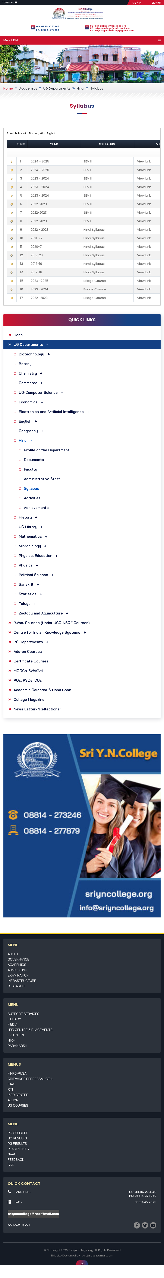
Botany (25, 363)
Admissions (17, 970)
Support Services (23, 1013)
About (13, 954)
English (25, 421)
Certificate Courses (31, 661)
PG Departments (28, 642)
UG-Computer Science (38, 392)
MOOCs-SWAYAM (28, 670)
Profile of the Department (46, 450)
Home (8, 88)
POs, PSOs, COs (28, 680)
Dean (18, 335)
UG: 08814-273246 (47, 26)
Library (14, 1019)
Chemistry (28, 373)
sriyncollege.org (81, 1250)
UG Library (28, 527)
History (25, 517)
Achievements (36, 507)
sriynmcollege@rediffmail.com (33, 1214)
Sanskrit (26, 584)
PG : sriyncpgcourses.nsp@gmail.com (112, 30)
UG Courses (18, 1105)
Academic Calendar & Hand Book (42, 690)
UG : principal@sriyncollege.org (108, 26)
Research (16, 986)
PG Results (17, 1143)
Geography (28, 431)
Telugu (25, 603)
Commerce (28, 383)
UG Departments (56, 88)
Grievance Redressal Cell (30, 1079)
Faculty (30, 469)
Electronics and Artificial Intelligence (51, 411)
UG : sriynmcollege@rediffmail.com (110, 28)
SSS (11, 1165)
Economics (28, 402)
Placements (18, 1149)
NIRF (11, 1040)
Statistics (28, 594)
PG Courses (18, 1133)
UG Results (17, 1138)
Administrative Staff (42, 479)
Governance (18, 959)
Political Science (33, 574)
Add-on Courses (28, 651)
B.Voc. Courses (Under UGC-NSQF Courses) (52, 622)
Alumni (13, 1100)
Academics (28, 88)
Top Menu (8, 2)
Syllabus (31, 488)
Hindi (80, 88)
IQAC (11, 1084)
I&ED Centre (18, 1095)
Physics (26, 565)
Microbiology (30, 546)
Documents (34, 459)
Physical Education (35, 555)
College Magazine (29, 699)
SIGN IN (136, 2)
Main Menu (11, 40)
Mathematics (30, 536)
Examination (18, 975)
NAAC (12, 1154)
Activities (32, 498)
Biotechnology (31, 354)
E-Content (17, 1035)
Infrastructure (22, 980)
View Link (144, 161)
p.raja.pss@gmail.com (97, 1255)
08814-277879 (145, 1202)
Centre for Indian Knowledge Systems (47, 632)
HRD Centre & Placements (30, 1029)
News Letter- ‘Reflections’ (37, 709)
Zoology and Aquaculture (41, 613)
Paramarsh (17, 1045)
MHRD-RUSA (17, 1073)
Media (12, 1024)
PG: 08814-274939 (47, 30)
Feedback (16, 1159)
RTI (10, 1089)
